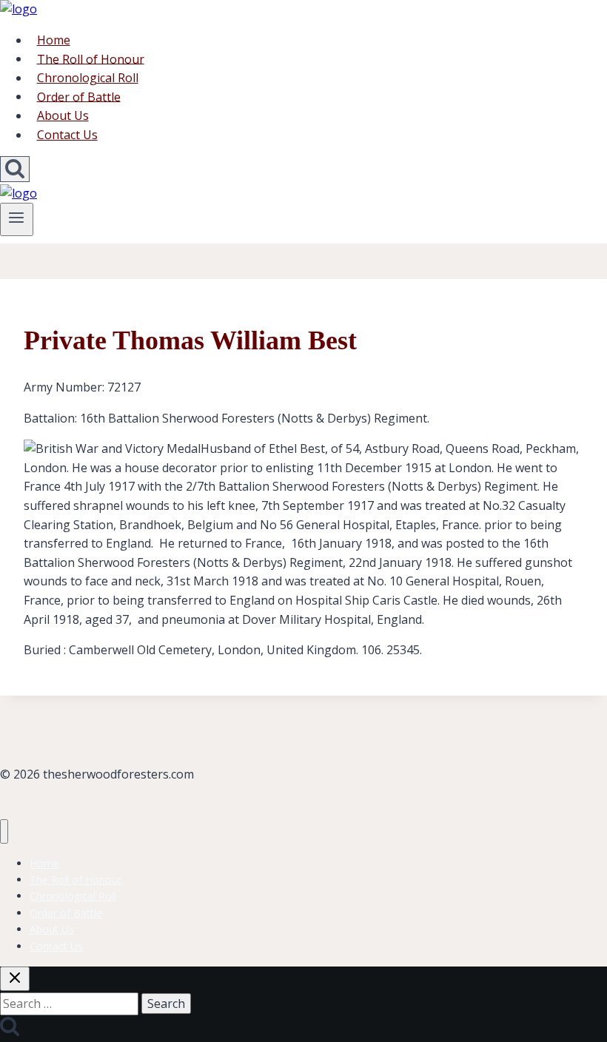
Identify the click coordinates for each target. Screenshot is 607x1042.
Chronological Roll (87, 78)
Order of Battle (79, 96)
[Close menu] (4, 831)
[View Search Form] (15, 169)
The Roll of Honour (90, 58)
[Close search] (15, 979)
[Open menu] (16, 219)
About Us (63, 115)
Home (53, 40)
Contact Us (67, 135)
